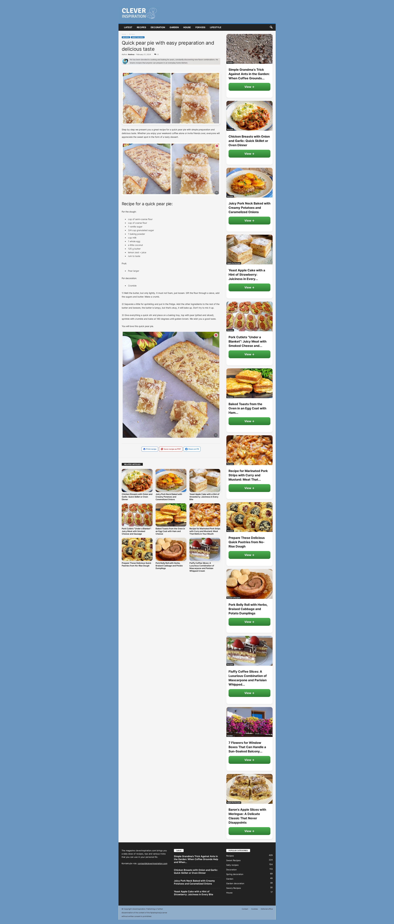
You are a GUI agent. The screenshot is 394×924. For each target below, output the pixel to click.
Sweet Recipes (137, 37)
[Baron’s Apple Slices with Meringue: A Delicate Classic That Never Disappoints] (249, 789)
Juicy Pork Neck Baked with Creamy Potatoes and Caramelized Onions (169, 497)
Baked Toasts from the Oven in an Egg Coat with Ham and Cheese (170, 531)
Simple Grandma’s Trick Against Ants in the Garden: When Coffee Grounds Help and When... (196, 859)
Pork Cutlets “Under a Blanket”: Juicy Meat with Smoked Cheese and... (247, 341)
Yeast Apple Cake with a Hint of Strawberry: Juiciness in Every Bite (204, 497)
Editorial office (267, 909)
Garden (174, 27)
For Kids (200, 27)
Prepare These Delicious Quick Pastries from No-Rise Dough (136, 564)
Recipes (141, 27)
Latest (128, 27)
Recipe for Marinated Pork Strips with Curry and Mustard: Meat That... (248, 475)
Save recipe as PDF (172, 449)
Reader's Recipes (233, 598)
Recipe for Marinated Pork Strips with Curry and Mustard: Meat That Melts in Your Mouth (204, 531)
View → (249, 86)
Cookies (254, 909)
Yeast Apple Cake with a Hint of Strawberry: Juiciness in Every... (247, 274)
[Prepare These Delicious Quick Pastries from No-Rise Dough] (137, 549)
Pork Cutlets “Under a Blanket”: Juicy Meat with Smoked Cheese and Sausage (136, 531)
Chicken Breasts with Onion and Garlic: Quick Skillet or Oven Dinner (137, 497)
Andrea (131, 54)
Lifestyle (215, 27)
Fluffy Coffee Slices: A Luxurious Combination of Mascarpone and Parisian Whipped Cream (201, 567)
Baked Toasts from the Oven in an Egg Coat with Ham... (247, 408)
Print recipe (151, 449)
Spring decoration (234, 874)
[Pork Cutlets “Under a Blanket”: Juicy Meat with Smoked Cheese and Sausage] (137, 514)
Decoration (158, 27)
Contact (245, 909)
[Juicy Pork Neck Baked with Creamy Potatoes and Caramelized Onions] (171, 480)
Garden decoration (235, 883)
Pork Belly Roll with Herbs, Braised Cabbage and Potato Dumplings (169, 565)
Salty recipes (232, 865)
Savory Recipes (233, 888)
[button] (271, 27)
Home (124, 34)
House (187, 27)
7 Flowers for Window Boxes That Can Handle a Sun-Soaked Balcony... (247, 747)
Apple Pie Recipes (233, 263)
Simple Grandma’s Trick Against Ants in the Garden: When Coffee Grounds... (249, 74)
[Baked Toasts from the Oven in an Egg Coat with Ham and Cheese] (171, 514)
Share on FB (193, 449)
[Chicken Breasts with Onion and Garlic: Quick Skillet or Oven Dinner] (137, 480)
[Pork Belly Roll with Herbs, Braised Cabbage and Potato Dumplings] (171, 549)
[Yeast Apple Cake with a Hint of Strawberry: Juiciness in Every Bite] (204, 480)
